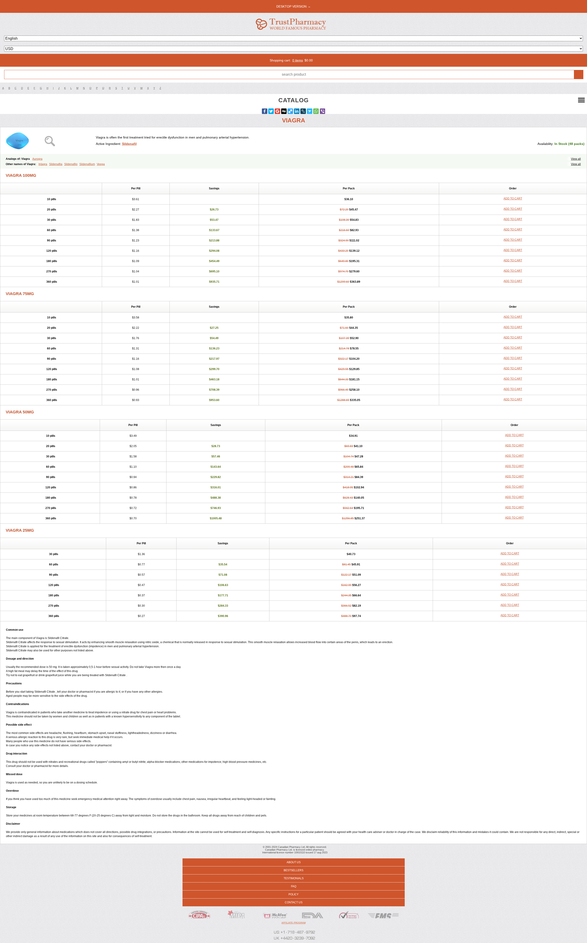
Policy (293, 894)
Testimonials (294, 878)
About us (294, 862)
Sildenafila (55, 164)
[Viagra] (50, 140)
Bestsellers (293, 870)
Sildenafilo (71, 164)
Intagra (43, 164)
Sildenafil (129, 144)
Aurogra (37, 158)
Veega (101, 164)
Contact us (293, 902)
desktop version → (293, 6)
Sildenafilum (87, 164)
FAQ (293, 886)
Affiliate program (294, 922)
